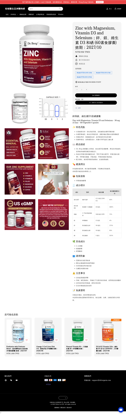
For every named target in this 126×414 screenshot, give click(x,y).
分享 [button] (79, 108)
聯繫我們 (31, 14)
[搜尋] (60, 9)
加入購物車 (96, 95)
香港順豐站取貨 (51, 14)
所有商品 (13, 14)
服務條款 (56, 407)
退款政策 (69, 407)
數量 (76, 86)
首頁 (7, 14)
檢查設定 (100, 2)
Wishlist (60, 14)
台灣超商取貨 (40, 14)
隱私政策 (63, 407)
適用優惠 (78, 69)
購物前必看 (23, 14)
